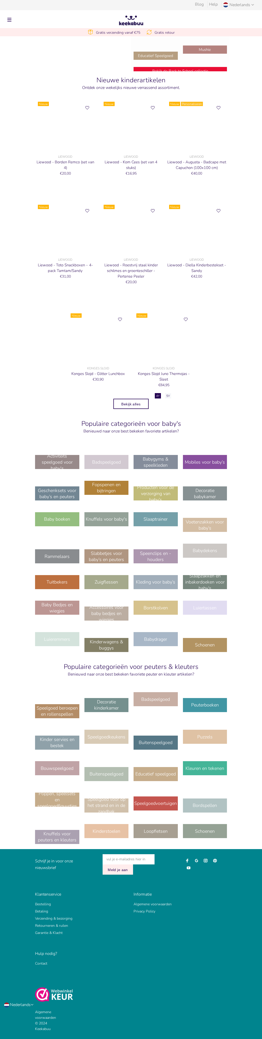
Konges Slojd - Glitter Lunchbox (98, 373)
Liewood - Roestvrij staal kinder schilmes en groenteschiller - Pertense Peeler (131, 270)
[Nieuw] (65, 125)
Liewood (65, 157)
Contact (41, 963)
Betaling (41, 911)
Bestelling (43, 904)
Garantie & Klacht (49, 932)
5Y (168, 396)
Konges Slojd (98, 368)
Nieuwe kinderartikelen (131, 80)
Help (213, 4)
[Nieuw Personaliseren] (196, 125)
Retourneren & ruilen (51, 925)
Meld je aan (118, 870)
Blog (199, 4)
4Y (158, 396)
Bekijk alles (130, 404)
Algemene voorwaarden (153, 904)
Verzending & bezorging (53, 918)
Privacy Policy (144, 911)
